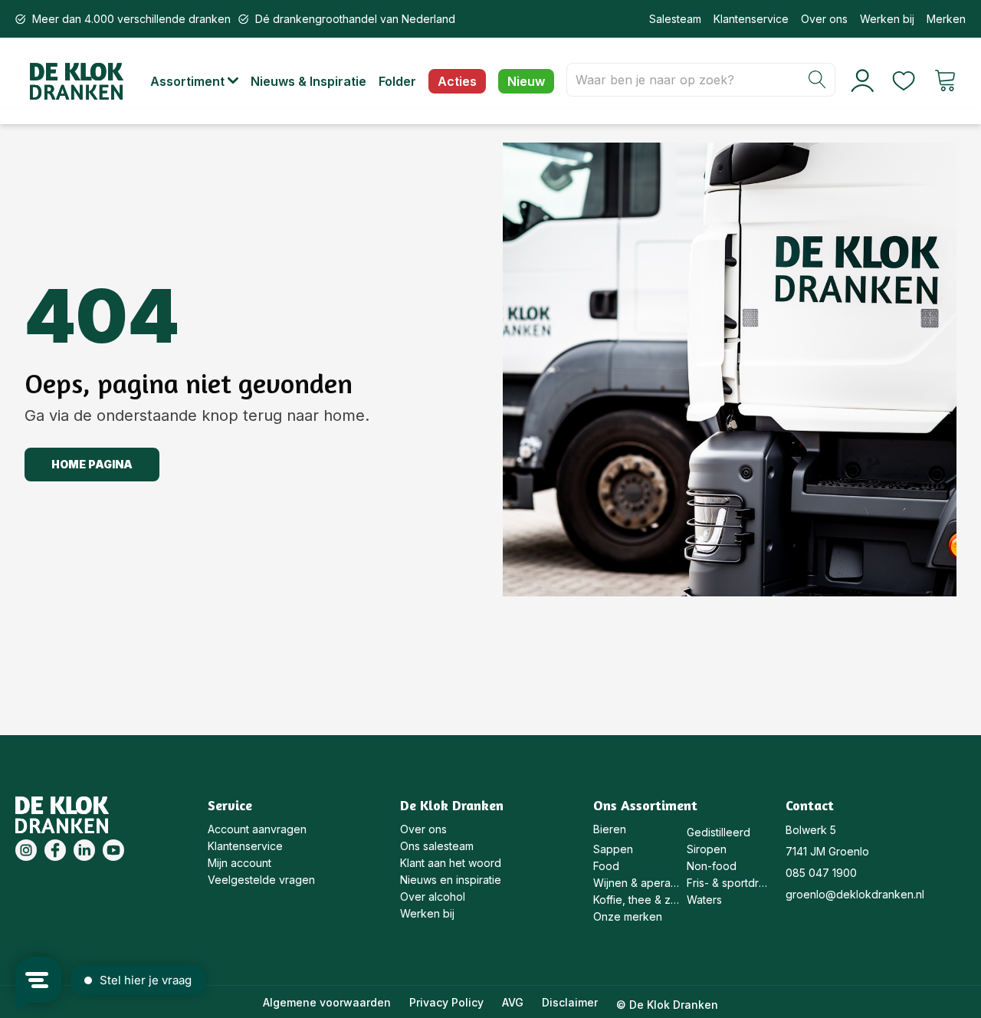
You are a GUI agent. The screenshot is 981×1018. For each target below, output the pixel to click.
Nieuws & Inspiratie (308, 81)
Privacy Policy (446, 1002)
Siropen (707, 848)
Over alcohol (432, 896)
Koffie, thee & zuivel (636, 899)
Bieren (609, 829)
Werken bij (887, 18)
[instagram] (26, 850)
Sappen (613, 848)
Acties (457, 81)
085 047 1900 (821, 872)
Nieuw (526, 81)
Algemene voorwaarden (327, 1002)
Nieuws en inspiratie (450, 879)
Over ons (824, 18)
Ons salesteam (437, 845)
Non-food (712, 865)
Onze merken (627, 916)
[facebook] (55, 850)
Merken (946, 18)
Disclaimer (570, 1002)
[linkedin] (84, 850)
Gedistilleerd (718, 832)
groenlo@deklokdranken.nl (855, 894)
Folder (397, 81)
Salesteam (675, 18)
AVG (512, 1002)
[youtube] (113, 850)
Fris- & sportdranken (730, 882)
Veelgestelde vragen (261, 879)
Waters (704, 899)
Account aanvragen (257, 829)
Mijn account (239, 862)
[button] (200, 81)
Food (606, 865)
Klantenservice (751, 18)
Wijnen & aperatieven (636, 882)
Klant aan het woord (450, 862)
